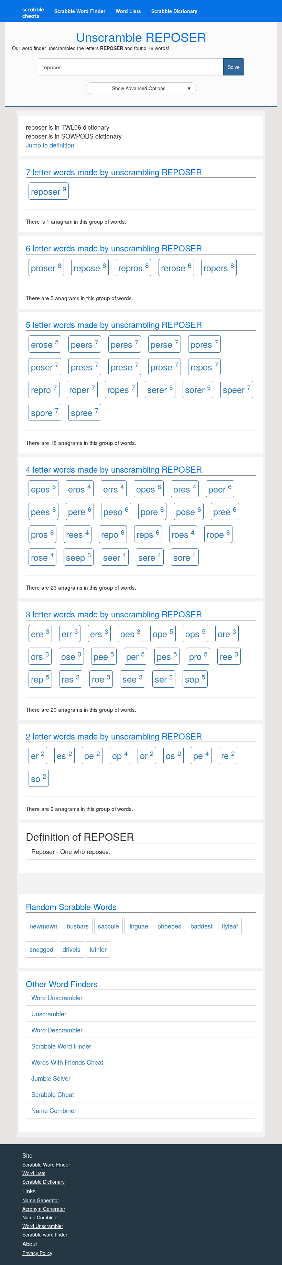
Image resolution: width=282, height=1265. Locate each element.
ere (40, 633)
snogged (41, 949)
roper (82, 389)
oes (130, 633)
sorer (198, 389)
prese (125, 366)
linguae (138, 925)
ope (163, 633)
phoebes (169, 925)
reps (148, 534)
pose (188, 511)
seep (78, 556)
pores (204, 343)
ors (40, 655)
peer (220, 488)
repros (133, 267)
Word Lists (128, 11)
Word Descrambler (57, 1029)
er (38, 755)
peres (125, 343)
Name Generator (40, 1200)
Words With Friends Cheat (67, 1061)
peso (116, 511)
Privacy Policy (37, 1253)
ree (229, 655)
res (71, 678)
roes (183, 534)
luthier (98, 949)
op (120, 755)
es (64, 755)
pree (225, 511)
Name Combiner (53, 1110)
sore (184, 556)
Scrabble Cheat (52, 1094)
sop (195, 678)
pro (198, 655)
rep (40, 678)
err (70, 633)
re (228, 755)
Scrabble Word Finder (79, 11)
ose (71, 655)
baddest (202, 925)
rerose (176, 267)
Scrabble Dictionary (174, 11)
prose (164, 366)
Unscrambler (48, 1013)
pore (152, 511)
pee (104, 655)
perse (164, 343)
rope (218, 534)
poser (45, 366)
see (132, 678)
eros (79, 488)
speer (237, 389)
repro (44, 389)
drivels (71, 949)
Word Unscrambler (57, 997)
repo (112, 534)
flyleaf (230, 925)
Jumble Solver (50, 1078)
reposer (48, 190)
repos (204, 366)
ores (184, 488)
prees (85, 366)
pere (79, 511)
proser (46, 267)
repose (90, 267)
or (147, 755)
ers (99, 633)
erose (45, 343)
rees (77, 534)
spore (45, 411)
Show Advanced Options (152, 88)
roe (101, 678)
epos (43, 488)
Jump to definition (50, 144)
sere (149, 556)
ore (227, 633)
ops (195, 633)
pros (42, 534)
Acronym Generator (43, 1208)
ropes (121, 389)
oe (92, 755)
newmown (43, 925)
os (173, 755)
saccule (108, 925)
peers (85, 343)
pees (43, 511)
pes (167, 655)
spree (85, 411)
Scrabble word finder (44, 1234)
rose (42, 556)
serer (160, 389)
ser (164, 678)
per (135, 655)
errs (113, 488)
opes (148, 488)
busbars (78, 925)
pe (201, 755)
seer (114, 556)
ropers (219, 267)
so (38, 777)
